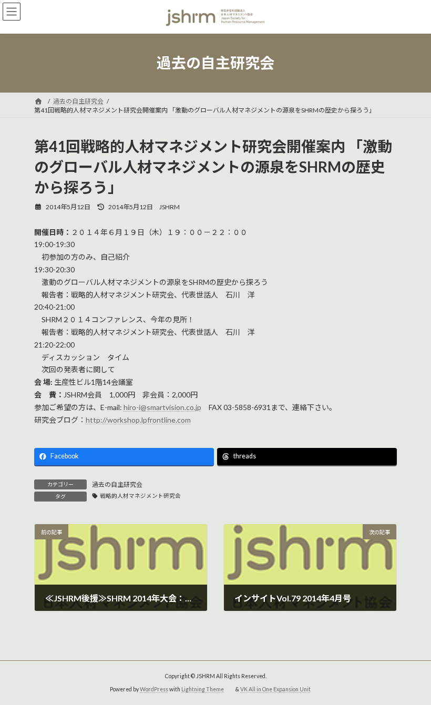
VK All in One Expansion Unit (275, 689)
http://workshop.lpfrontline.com (138, 419)
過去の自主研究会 (117, 484)
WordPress (154, 689)
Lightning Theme (202, 689)
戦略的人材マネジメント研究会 (140, 496)
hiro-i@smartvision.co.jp (162, 407)
